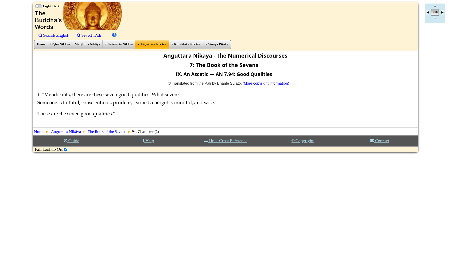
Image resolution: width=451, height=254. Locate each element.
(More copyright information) (266, 83)
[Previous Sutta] (427, 12)
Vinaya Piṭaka (217, 44)
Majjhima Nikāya (87, 44)
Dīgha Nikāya (60, 44)
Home (41, 44)
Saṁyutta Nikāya (120, 44)
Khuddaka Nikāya (186, 44)
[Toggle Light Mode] (38, 2)
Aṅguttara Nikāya (153, 44)
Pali (435, 12)
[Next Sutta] (442, 12)
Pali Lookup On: (49, 149)
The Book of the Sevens (107, 131)
